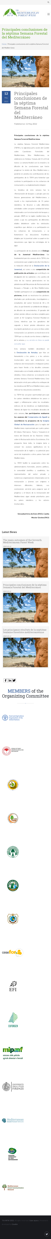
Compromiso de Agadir (38, 417)
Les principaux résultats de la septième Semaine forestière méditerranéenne (24, 631)
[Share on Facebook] (6, 680)
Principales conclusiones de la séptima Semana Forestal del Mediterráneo (31, 105)
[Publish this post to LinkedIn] (10, 680)
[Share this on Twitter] (14, 680)
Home (4, 44)
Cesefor (15, 1224)
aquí (23, 344)
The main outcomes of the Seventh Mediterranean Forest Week (22, 541)
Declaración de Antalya (27, 352)
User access (34, 1220)
